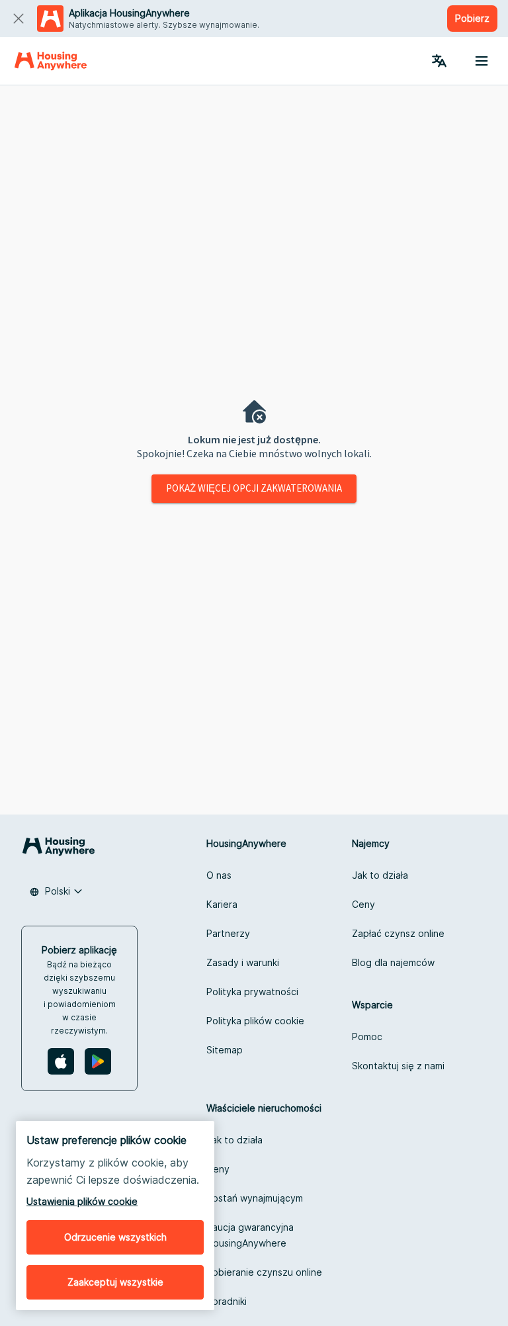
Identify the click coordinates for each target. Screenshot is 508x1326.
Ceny (363, 904)
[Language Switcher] (439, 61)
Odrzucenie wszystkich (115, 1237)
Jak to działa (380, 875)
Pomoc (367, 1036)
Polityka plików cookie (255, 1020)
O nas (219, 875)
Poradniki (226, 1301)
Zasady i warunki (242, 962)
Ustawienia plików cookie (82, 1201)
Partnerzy (228, 933)
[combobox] (56, 891)
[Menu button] (481, 61)
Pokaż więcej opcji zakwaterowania (254, 488)
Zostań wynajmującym (254, 1198)
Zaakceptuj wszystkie (115, 1282)
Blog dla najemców (393, 962)
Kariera (221, 904)
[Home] (50, 60)
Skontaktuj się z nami (398, 1065)
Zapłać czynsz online (398, 933)
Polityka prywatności (252, 991)
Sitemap (224, 1049)
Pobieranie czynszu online (264, 1272)
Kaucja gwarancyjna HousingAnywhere (250, 1235)
